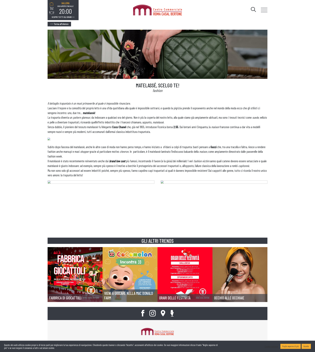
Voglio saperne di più (290, 346)
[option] (65, 8)
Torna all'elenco (59, 23)
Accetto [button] (306, 346)
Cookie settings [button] (271, 346)
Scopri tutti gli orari (63, 17)
